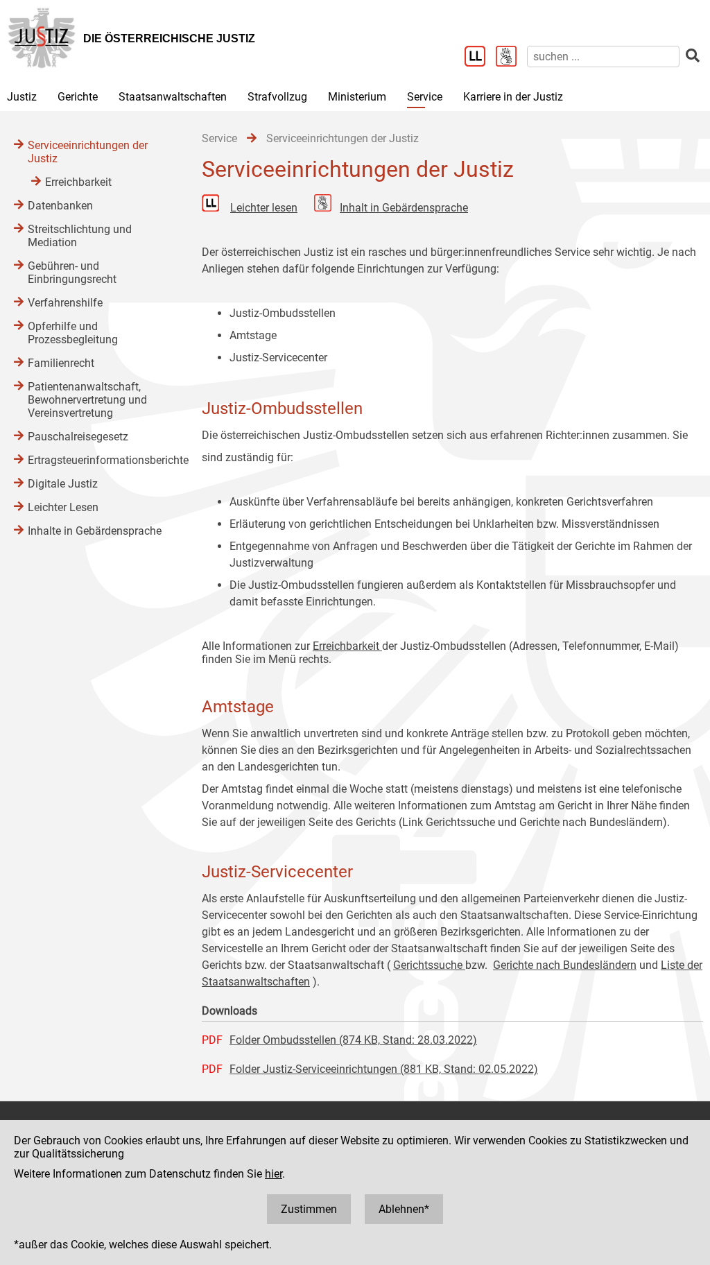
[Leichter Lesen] (480, 57)
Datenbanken (60, 205)
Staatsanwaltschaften (173, 96)
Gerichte (78, 96)
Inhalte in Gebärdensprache (95, 530)
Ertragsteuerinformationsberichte (101, 460)
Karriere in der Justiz (513, 96)
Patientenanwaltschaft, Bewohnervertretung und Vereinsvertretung (87, 400)
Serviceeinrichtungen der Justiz (88, 152)
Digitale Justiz (63, 483)
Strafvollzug (277, 96)
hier (273, 1173)
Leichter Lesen (63, 507)
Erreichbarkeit (347, 646)
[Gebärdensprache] (511, 57)
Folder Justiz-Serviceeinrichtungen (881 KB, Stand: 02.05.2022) (384, 1069)
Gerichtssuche (429, 965)
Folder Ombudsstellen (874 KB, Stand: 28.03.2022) (353, 1040)
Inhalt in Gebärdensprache (404, 207)
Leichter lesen (263, 207)
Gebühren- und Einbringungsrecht (72, 272)
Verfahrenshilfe (65, 302)
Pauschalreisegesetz (78, 436)
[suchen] (692, 56)
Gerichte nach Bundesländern (565, 965)
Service (424, 96)
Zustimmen (309, 1209)
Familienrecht (61, 363)
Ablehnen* (404, 1209)
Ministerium (357, 96)
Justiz (22, 96)
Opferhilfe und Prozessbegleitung (73, 333)
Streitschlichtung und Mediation (80, 236)
